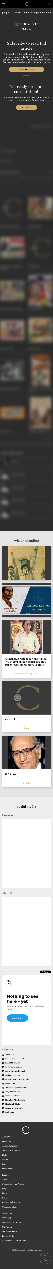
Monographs (7, 1217)
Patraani (10, 719)
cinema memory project (26, 673)
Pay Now (26, 107)
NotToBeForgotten (13, 1067)
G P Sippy (10, 774)
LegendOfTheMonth (14, 1108)
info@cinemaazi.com (34, 1250)
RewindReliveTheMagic (15, 1071)
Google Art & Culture (11, 1222)
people (5, 12)
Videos (5, 1179)
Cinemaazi (9, 1055)
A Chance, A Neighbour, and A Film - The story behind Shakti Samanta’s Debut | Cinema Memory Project (26, 661)
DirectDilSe (10, 1083)
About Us (6, 1136)
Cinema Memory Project (13, 1184)
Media (5, 1159)
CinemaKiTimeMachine (15, 1087)
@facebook (7, 893)
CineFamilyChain (12, 1104)
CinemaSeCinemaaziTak (15, 1059)
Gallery (5, 1154)
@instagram (7, 815)
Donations (6, 1141)
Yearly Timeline (9, 1213)
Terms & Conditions (11, 1150)
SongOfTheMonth (13, 1092)
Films (4, 1193)
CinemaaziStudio (12, 1096)
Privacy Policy (8, 1235)
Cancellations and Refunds (14, 1240)
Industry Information (11, 1202)
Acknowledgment (10, 1145)
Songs (4, 1197)
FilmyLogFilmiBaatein (15, 1100)
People (5, 1188)
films (26, 728)
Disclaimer (7, 1168)
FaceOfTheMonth (12, 1063)
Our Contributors (9, 1231)
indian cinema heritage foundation (33, 12)
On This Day (7, 1226)
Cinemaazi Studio (10, 1206)
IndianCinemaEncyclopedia (17, 1079)
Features (5, 1174)
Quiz (4, 1164)
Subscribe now (26, 69)
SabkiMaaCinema (12, 1075)
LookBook (9, 1112)
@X (4, 971)
